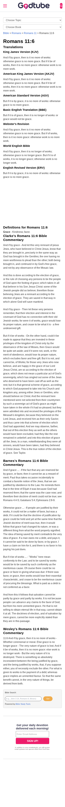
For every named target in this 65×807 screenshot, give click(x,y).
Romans (16, 33)
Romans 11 (30, 33)
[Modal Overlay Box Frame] (32, 737)
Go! (47, 699)
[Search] (61, 6)
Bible (6, 33)
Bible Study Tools (23, 704)
